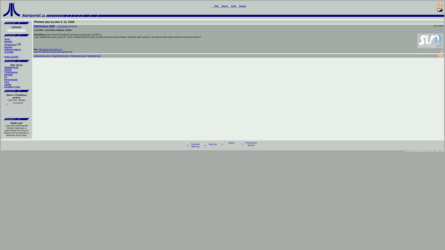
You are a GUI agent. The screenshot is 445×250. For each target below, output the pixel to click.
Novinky (8, 41)
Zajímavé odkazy (12, 49)
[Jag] (63, 52)
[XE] (36, 52)
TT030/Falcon (11, 72)
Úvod (7, 39)
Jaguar (7, 84)
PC (5, 77)
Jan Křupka (62, 26)
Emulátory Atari (12, 87)
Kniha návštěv (11, 57)
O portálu (8, 52)
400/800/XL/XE (11, 67)
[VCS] (51, 52)
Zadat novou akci (42, 56)
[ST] (40, 52)
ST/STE (7, 70)
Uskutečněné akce (60, 56)
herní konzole (11, 79)
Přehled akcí (10, 45)
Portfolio (8, 75)
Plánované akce (78, 56)
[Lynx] (57, 52)
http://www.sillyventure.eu (50, 49)
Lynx (6, 82)
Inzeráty (8, 47)
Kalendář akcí (94, 56)
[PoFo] (45, 52)
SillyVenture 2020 (44, 26)
